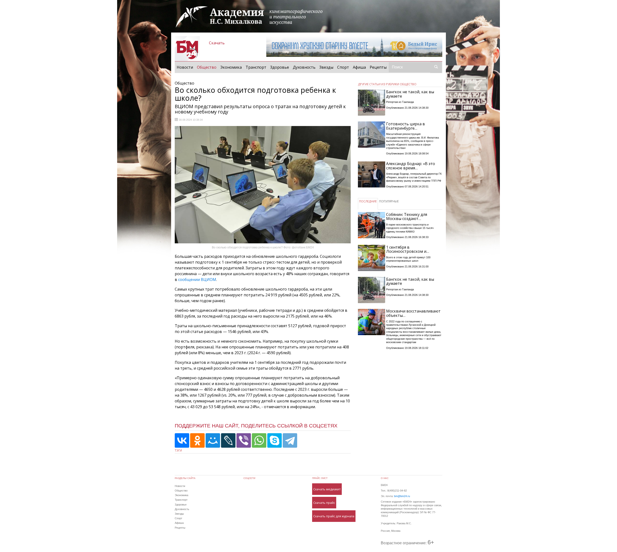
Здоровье (279, 67)
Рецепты (378, 67)
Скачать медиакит (327, 489)
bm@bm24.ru (402, 496)
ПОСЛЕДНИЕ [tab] (368, 201)
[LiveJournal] (228, 440)
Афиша (359, 67)
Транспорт (256, 67)
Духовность (304, 67)
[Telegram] (290, 440)
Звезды (326, 67)
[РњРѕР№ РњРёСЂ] (213, 440)
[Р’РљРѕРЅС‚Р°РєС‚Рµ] (182, 440)
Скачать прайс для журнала (333, 516)
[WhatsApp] (259, 440)
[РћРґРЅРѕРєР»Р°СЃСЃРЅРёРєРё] (197, 440)
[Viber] (243, 440)
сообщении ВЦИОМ (197, 279)
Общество (207, 67)
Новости (185, 67)
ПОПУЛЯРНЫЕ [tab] (389, 201)
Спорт (343, 67)
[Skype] (274, 440)
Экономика (231, 67)
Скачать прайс (324, 502)
